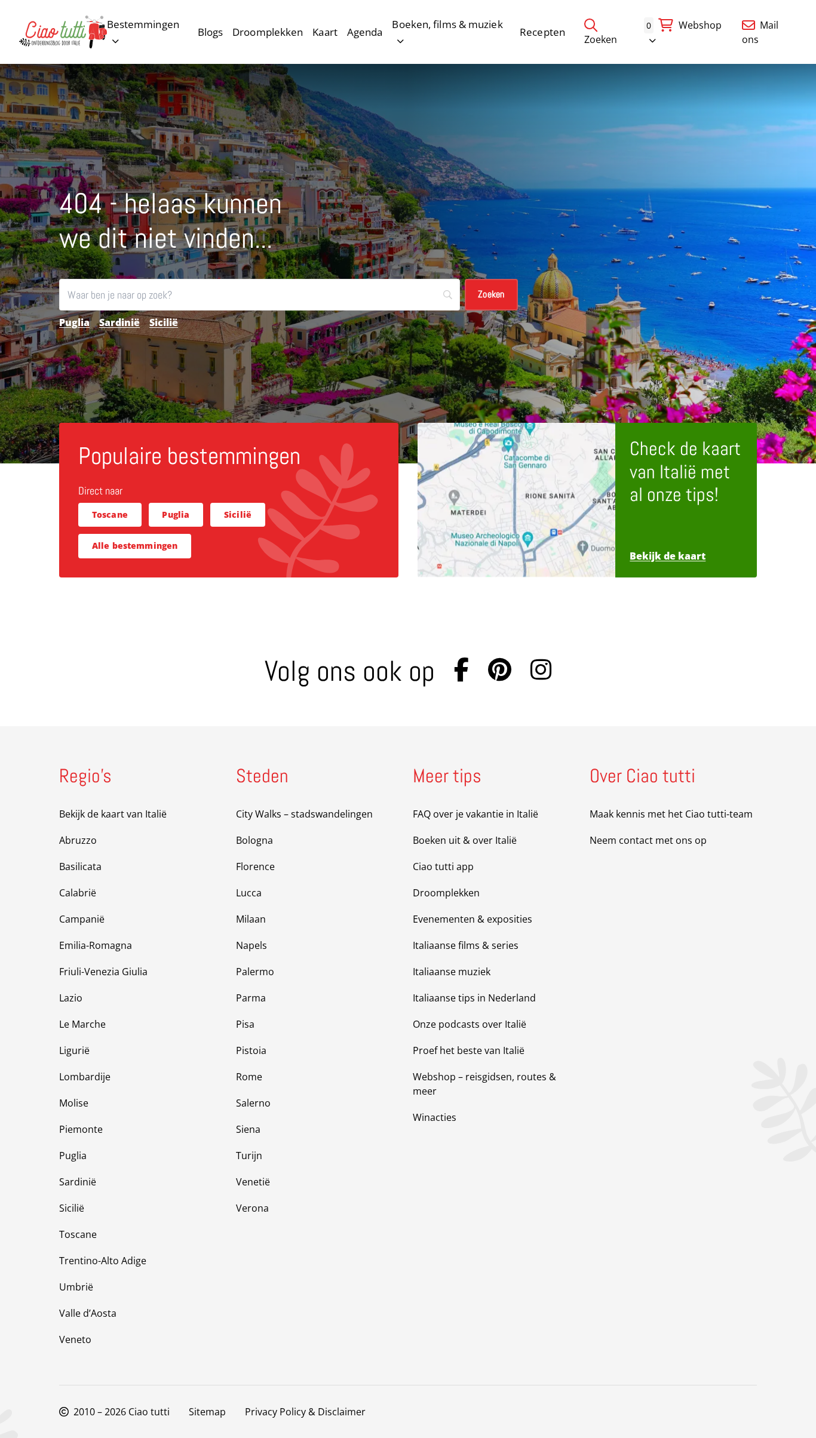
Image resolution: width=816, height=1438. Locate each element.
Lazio (70, 997)
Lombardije (85, 1076)
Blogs (210, 32)
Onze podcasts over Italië (469, 1024)
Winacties (434, 1117)
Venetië (253, 1181)
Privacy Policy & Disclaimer (305, 1411)
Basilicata (80, 866)
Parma (251, 997)
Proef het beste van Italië (468, 1050)
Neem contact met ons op (648, 840)
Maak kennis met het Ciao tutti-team (671, 814)
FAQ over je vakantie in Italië (475, 814)
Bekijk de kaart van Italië (113, 814)
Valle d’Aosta (87, 1313)
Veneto (75, 1339)
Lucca (249, 892)
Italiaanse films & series (466, 945)
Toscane (110, 514)
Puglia (74, 322)
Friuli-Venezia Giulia (103, 971)
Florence (255, 866)
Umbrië (76, 1286)
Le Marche (82, 1024)
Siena (248, 1129)
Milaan (251, 919)
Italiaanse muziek (451, 971)
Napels (251, 945)
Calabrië (77, 892)
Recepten (542, 32)
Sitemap (207, 1411)
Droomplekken (267, 32)
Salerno (253, 1103)
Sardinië (119, 322)
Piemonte (81, 1129)
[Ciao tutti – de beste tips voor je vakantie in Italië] (63, 32)
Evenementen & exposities (472, 919)
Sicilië (163, 322)
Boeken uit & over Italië (465, 840)
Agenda (365, 32)
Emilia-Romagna (95, 945)
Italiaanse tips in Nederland (474, 997)
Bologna (254, 840)
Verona (252, 1208)
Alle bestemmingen (135, 545)
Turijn (249, 1155)
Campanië (82, 919)
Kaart (325, 32)
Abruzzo (78, 840)
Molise (73, 1103)
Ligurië (74, 1050)
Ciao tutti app (443, 866)
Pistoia (251, 1050)
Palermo (255, 971)
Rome (249, 1076)
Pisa (245, 1024)
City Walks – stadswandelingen (304, 814)
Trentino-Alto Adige (102, 1260)
